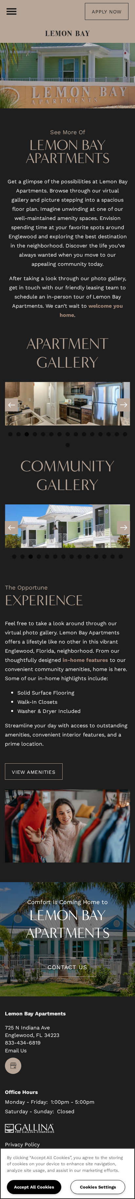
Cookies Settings (98, 1187)
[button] (106, 11)
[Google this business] (13, 1066)
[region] (67, 1173)
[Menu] (11, 11)
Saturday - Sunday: (29, 1111)
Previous (11, 404)
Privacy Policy (22, 1144)
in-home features (85, 659)
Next (123, 404)
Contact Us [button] (67, 967)
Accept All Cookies (34, 1187)
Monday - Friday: (26, 1101)
